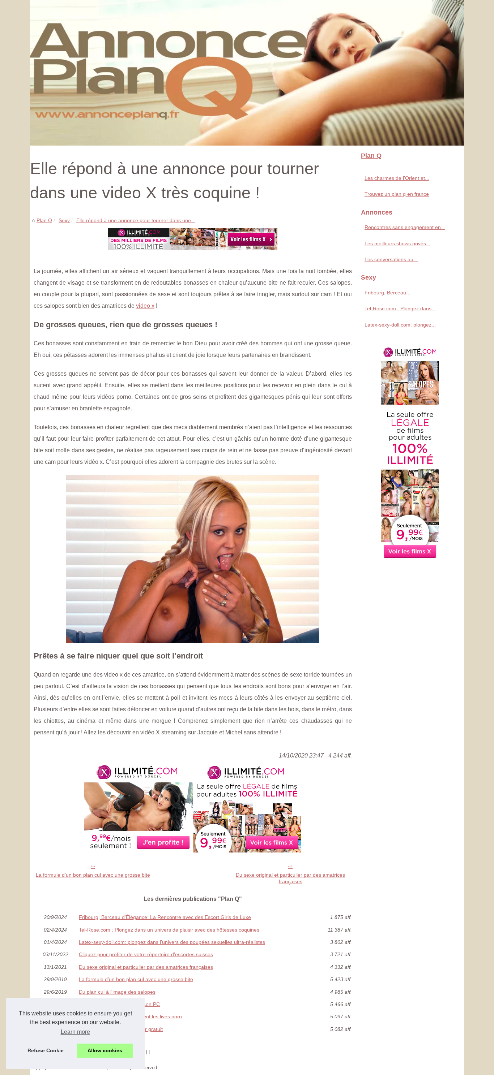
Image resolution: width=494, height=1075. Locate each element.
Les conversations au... (391, 259)
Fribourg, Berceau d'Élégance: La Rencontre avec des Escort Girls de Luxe (165, 917)
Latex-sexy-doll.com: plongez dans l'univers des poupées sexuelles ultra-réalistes (172, 942)
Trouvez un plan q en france (397, 194)
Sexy (64, 220)
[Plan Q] (247, 73)
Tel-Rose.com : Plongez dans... (400, 308)
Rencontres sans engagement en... (405, 227)
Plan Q (44, 220)
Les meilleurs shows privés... (397, 243)
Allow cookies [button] (105, 1050)
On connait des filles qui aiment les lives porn (130, 1016)
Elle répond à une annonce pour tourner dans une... (135, 220)
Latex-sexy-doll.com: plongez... (400, 325)
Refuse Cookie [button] (45, 1050)
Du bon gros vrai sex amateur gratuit (121, 1029)
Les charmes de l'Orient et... (397, 178)
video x (145, 306)
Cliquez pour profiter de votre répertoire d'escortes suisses (146, 954)
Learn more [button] (75, 1032)
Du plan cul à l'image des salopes (117, 991)
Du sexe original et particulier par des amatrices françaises (290, 878)
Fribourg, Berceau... (387, 292)
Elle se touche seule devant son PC (119, 1004)
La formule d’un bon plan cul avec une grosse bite (93, 875)
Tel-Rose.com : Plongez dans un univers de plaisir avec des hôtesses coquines (169, 929)
